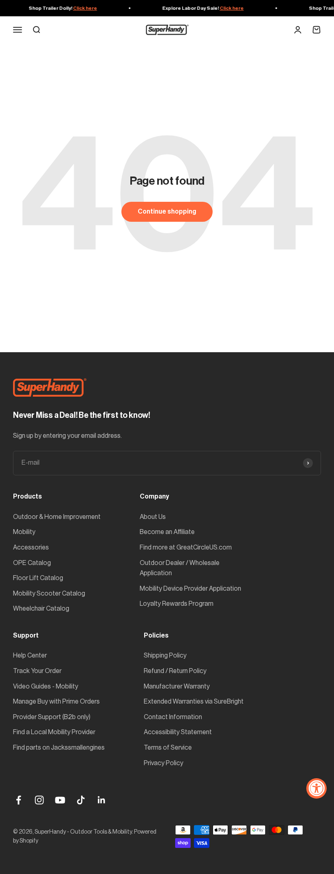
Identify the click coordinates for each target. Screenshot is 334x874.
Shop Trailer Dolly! (60, 8)
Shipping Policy (165, 655)
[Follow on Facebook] (18, 800)
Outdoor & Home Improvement (57, 517)
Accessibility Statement (178, 732)
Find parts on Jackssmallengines (59, 747)
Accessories (31, 547)
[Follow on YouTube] (60, 800)
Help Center (30, 655)
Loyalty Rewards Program (176, 603)
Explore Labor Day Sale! (200, 8)
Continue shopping (167, 211)
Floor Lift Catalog (38, 578)
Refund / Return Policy (175, 671)
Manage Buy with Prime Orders (56, 701)
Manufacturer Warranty (177, 686)
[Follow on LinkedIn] (101, 800)
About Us (153, 517)
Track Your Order (37, 671)
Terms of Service (168, 747)
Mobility (24, 532)
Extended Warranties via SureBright (194, 701)
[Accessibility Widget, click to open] (316, 788)
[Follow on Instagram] (39, 800)
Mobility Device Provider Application (190, 588)
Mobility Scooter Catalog (49, 593)
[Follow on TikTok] (80, 800)
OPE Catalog (32, 563)
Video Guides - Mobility (45, 686)
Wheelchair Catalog (41, 608)
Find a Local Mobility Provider (54, 732)
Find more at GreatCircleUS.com (186, 547)
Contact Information (173, 717)
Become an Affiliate (167, 532)
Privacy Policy (163, 763)
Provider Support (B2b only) (51, 717)
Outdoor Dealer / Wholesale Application (180, 568)
